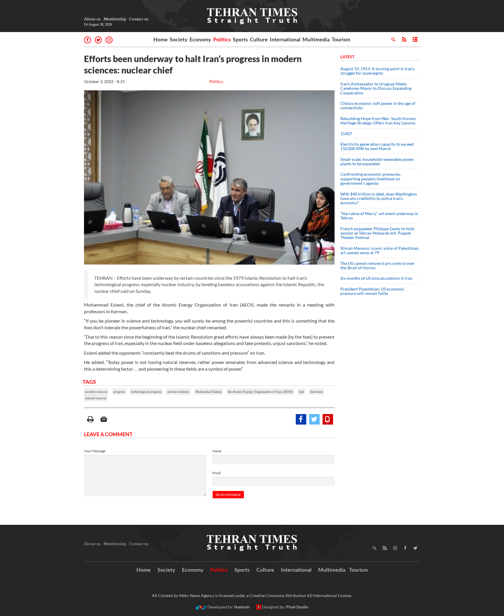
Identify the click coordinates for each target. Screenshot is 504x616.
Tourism (341, 39)
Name (216, 451)
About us (92, 19)
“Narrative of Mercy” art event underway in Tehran (379, 215)
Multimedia (316, 39)
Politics (222, 39)
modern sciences (96, 391)
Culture (259, 39)
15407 (346, 133)
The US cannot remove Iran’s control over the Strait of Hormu (377, 265)
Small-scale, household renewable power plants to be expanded (377, 161)
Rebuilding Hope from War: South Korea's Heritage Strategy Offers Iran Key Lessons (378, 120)
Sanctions (316, 391)
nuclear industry (178, 391)
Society (179, 39)
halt (301, 391)
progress (119, 391)
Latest (347, 56)
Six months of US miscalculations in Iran (376, 278)
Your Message (94, 451)
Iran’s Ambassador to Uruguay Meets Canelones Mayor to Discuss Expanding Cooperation (376, 88)
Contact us (138, 19)
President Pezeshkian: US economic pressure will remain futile (372, 291)
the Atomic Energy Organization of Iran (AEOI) (260, 391)
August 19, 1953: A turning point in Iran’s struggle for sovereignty (377, 70)
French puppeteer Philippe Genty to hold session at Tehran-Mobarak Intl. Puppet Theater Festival (377, 233)
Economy (200, 39)
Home (160, 39)
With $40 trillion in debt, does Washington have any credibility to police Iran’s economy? (378, 198)
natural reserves (95, 398)
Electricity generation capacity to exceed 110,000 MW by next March (377, 146)
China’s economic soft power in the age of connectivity (377, 105)
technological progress (146, 391)
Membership (115, 19)
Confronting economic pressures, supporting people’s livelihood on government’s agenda (370, 179)
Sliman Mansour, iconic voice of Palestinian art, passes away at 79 (379, 250)
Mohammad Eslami (208, 391)
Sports (240, 39)
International (285, 39)
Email (216, 473)
